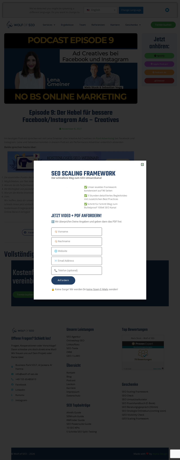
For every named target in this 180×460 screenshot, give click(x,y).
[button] (142, 164)
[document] (90, 230)
